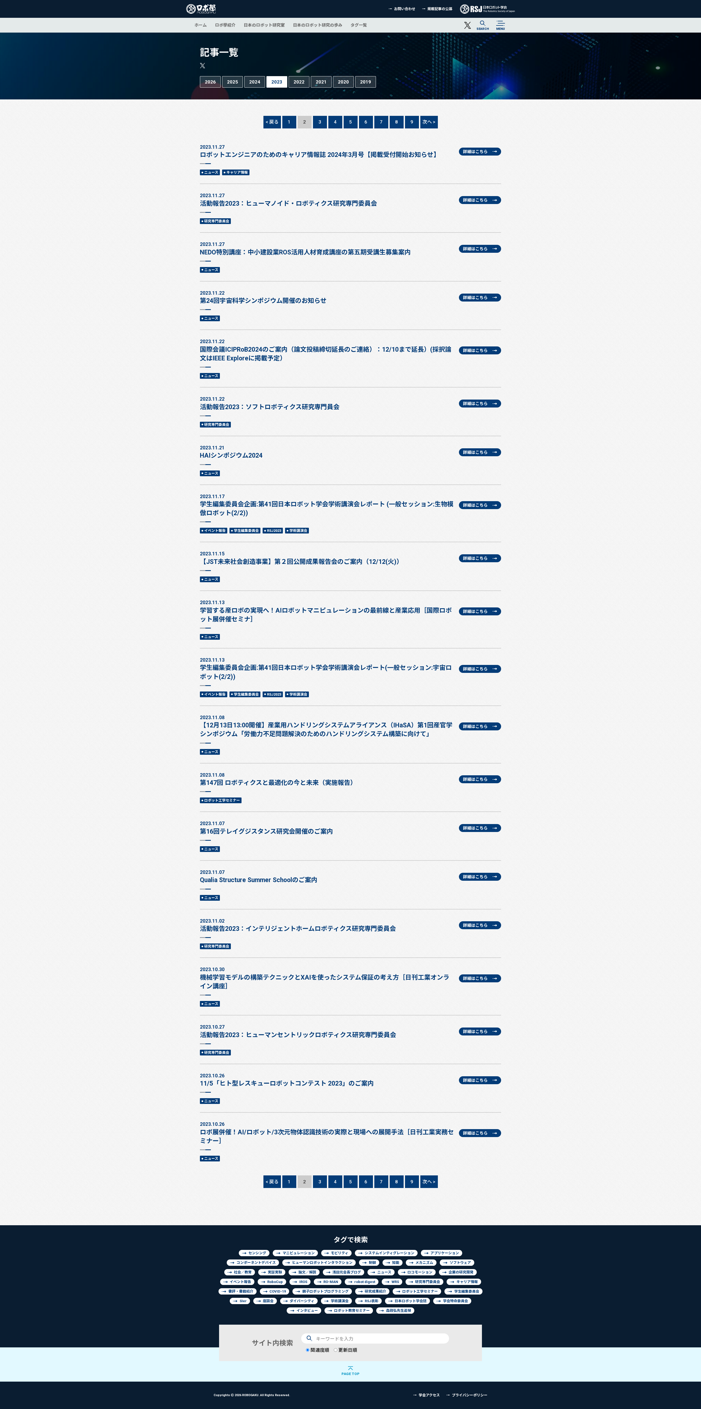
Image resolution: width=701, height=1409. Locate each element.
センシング (257, 1253)
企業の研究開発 (461, 1272)
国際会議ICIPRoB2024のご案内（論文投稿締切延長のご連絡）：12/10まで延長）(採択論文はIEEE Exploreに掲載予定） (325, 350)
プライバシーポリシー (469, 1395)
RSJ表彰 (371, 1301)
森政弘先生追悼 (398, 1310)
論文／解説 (307, 1272)
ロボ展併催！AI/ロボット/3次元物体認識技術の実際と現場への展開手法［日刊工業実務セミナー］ (327, 1133)
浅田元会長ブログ (346, 1272)
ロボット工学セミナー (222, 800)
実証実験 (275, 1272)
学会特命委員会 (455, 1301)
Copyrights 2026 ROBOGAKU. (252, 1394)
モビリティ (339, 1253)
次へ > (429, 121)
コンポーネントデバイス (256, 1262)
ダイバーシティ (302, 1301)
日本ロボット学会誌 (411, 1301)
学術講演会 (298, 530)
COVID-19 (277, 1291)
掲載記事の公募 (439, 9)
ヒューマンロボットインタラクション (322, 1262)
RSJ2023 (274, 530)
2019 (365, 81)
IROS (303, 1282)
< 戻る (272, 121)
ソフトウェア (460, 1262)
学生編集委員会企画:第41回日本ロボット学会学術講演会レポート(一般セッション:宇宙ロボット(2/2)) (326, 669)
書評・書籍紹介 (240, 1291)
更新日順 (347, 1350)
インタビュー (307, 1310)
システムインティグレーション (389, 1253)
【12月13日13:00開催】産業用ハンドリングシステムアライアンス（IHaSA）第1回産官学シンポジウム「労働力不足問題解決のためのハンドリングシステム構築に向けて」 (326, 726)
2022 (299, 81)
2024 (254, 81)
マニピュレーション (299, 1253)
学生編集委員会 (246, 530)
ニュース (211, 172)
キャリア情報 (237, 172)
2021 (321, 81)
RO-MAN (330, 1282)
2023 (276, 81)
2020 (343, 81)
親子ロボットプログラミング (325, 1291)
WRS (395, 1282)
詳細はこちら (475, 152)
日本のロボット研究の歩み (317, 25)
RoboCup (275, 1282)
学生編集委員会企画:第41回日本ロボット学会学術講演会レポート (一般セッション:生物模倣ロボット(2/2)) (326, 505)
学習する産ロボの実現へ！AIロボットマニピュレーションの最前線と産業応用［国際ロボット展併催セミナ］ (326, 611)
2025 (232, 81)
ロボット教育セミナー (352, 1310)
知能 (395, 1262)
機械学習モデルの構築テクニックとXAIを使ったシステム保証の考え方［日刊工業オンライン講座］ (324, 978)
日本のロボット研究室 (264, 25)
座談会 (268, 1301)
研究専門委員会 (216, 221)
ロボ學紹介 (225, 25)
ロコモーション (419, 1272)
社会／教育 (243, 1272)
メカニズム (424, 1262)
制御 (372, 1262)
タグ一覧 (358, 25)
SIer (243, 1301)
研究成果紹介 (375, 1291)
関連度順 (319, 1350)
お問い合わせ (404, 9)
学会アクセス (429, 1395)
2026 (210, 81)
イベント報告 (215, 530)
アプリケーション (444, 1253)
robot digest (364, 1282)
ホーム (200, 25)
